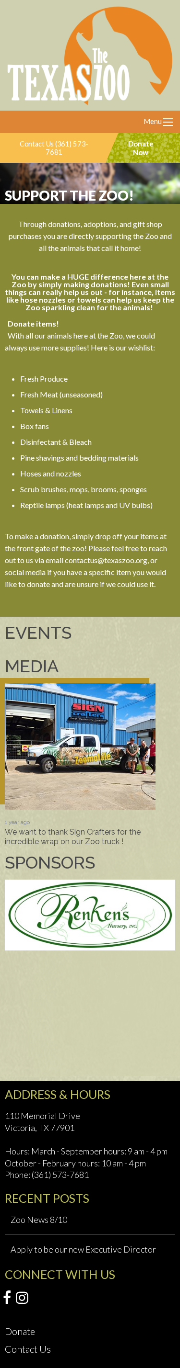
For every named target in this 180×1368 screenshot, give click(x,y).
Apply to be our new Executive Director (83, 1249)
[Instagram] (22, 1298)
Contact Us (28, 1349)
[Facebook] (7, 1298)
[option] (80, 764)
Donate (20, 1331)
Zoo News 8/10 (39, 1219)
